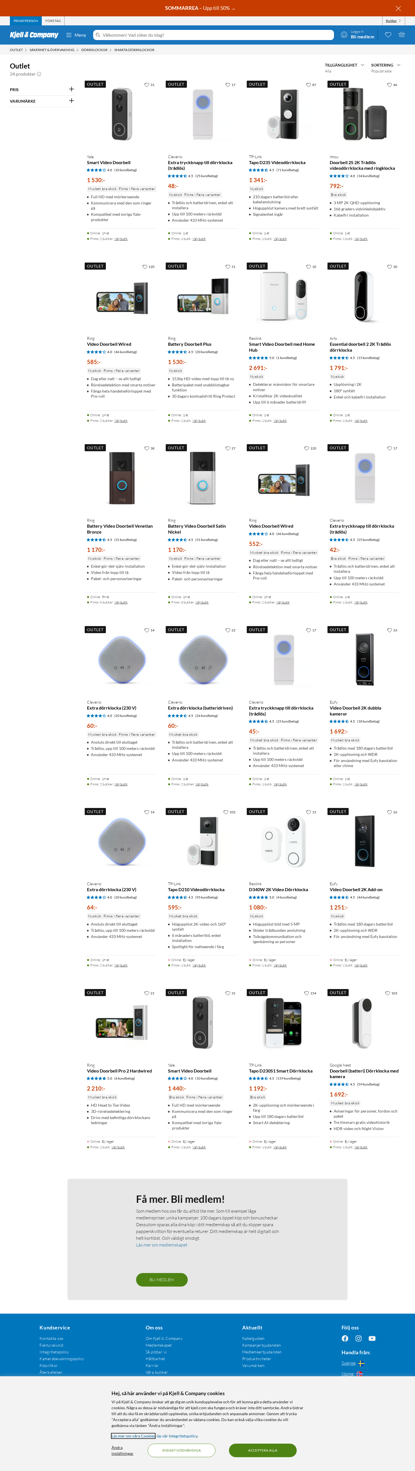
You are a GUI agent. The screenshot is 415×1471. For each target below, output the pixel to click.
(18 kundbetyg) (368, 721)
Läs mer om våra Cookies (133, 1435)
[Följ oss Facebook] (345, 1338)
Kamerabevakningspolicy (62, 1358)
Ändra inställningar (123, 1450)
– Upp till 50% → (201, 8)
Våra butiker (157, 1372)
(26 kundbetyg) (206, 716)
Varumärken (253, 1365)
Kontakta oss (51, 1338)
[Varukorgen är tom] (402, 34)
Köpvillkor (49, 1365)
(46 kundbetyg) (125, 352)
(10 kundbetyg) (125, 170)
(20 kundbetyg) (206, 352)
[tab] (26, 20)
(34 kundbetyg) (368, 176)
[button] (39, 73)
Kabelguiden (253, 1338)
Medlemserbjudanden (262, 1351)
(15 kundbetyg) (368, 358)
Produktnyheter (257, 1358)
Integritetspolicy (54, 1351)
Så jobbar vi (156, 1351)
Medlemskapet (159, 1345)
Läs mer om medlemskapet (161, 1245)
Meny (80, 35)
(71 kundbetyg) (287, 170)
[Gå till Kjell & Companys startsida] (36, 35)
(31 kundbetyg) (125, 540)
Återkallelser (51, 1372)
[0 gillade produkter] (388, 34)
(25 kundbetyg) (206, 176)
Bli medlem (162, 1279)
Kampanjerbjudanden (261, 1345)
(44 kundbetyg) (368, 897)
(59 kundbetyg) (368, 1084)
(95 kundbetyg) (206, 897)
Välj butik (121, 239)
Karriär (152, 1365)
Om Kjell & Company (164, 1338)
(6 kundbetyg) (124, 1078)
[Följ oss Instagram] (358, 1338)
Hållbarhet (155, 1358)
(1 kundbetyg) (286, 358)
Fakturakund (51, 1345)
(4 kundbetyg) (286, 897)
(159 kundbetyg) (288, 1078)
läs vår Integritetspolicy (177, 1435)
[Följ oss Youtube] (372, 1338)
